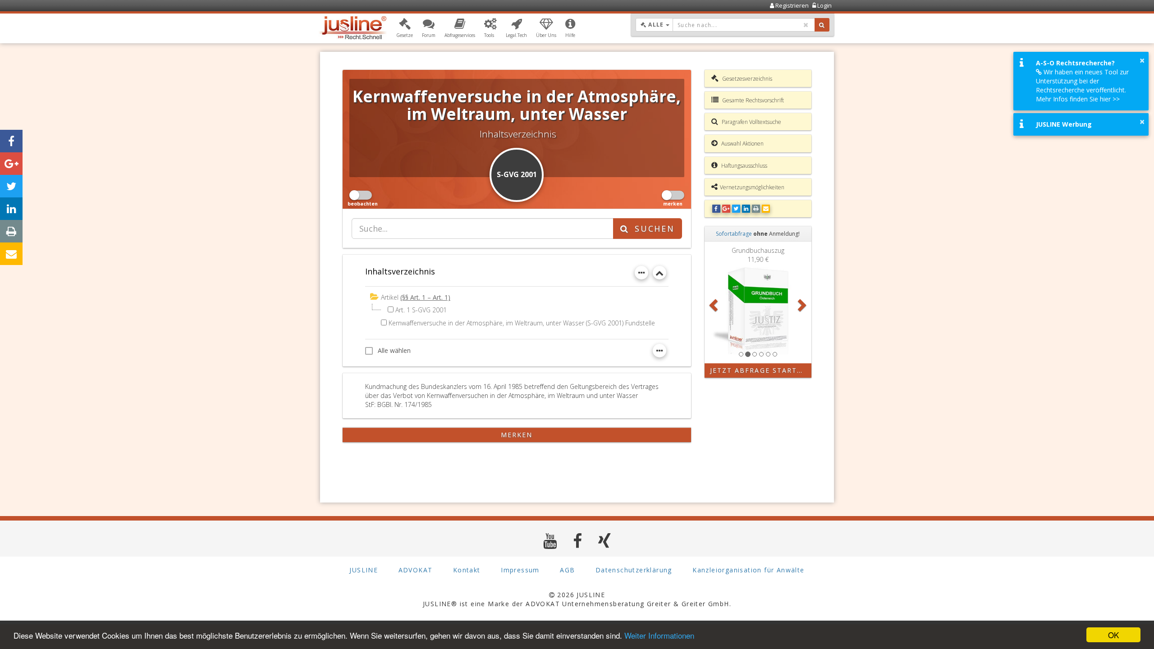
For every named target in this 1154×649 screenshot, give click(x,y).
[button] (404, 28)
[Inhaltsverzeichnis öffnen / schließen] (659, 272)
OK (1113, 634)
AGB (567, 570)
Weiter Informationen (659, 635)
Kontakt (467, 570)
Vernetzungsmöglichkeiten (752, 187)
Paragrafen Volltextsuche (750, 122)
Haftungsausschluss (743, 165)
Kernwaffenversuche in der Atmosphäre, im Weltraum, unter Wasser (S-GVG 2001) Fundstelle (522, 323)
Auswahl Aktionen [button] (742, 143)
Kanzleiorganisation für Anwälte (748, 570)
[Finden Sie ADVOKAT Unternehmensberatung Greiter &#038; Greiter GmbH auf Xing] (604, 540)
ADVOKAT (415, 570)
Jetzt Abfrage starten (759, 370)
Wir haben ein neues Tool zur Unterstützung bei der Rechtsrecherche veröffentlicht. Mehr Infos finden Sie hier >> (1082, 85)
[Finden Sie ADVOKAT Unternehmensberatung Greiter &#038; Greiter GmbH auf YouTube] (550, 540)
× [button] (1142, 60)
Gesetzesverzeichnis (746, 78)
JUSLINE (363, 570)
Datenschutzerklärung (633, 570)
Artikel (389, 297)
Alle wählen (394, 350)
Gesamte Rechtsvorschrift (752, 100)
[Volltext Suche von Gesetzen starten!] (822, 25)
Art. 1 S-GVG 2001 (421, 310)
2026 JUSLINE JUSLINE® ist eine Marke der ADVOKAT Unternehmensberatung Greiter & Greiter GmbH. (577, 599)
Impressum (520, 570)
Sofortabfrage (734, 234)
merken (517, 434)
